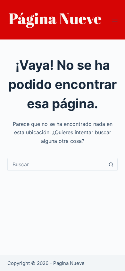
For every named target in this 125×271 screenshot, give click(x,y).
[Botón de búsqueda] (111, 164)
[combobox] (56, 164)
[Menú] (115, 20)
